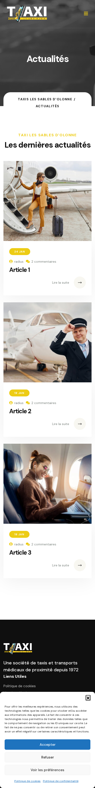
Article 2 (20, 411)
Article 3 (20, 552)
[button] (88, 697)
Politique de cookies (27, 781)
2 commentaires (43, 261)
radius (19, 261)
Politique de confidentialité (60, 781)
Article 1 (19, 270)
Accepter (48, 744)
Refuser (47, 757)
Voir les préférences (47, 770)
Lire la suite (60, 282)
